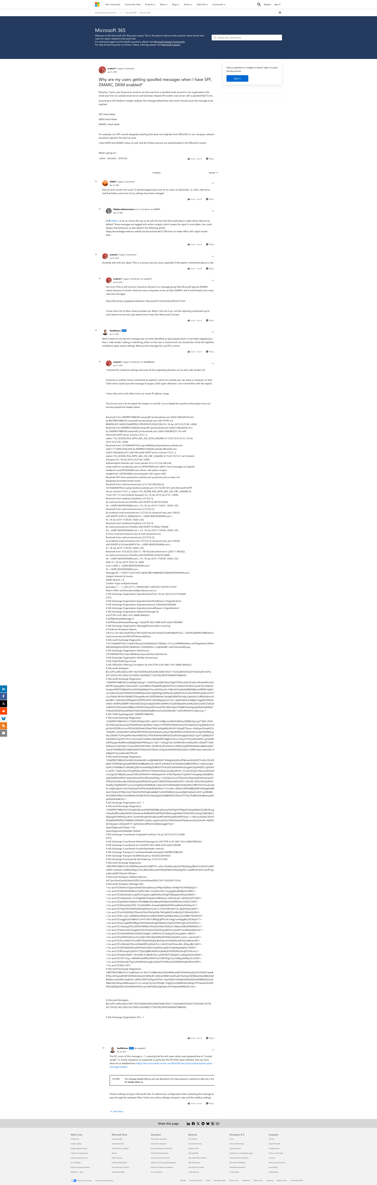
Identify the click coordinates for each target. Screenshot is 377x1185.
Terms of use (233, 1180)
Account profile (117, 1139)
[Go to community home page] (97, 4)
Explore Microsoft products (80, 1167)
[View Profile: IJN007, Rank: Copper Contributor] (105, 183)
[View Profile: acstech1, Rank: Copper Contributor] (102, 70)
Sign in (237, 78)
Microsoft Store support (120, 1148)
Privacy (208, 1180)
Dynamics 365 (193, 1148)
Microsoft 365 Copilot (196, 1167)
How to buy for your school (160, 1158)
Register (267, 4)
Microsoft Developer (237, 1144)
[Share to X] (198, 1123)
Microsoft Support (171, 44)
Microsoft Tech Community (239, 1158)
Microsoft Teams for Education (161, 1148)
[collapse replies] (96, 181)
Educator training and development (163, 1162)
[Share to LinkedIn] (188, 1123)
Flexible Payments (118, 1172)
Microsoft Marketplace (238, 1162)
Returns (114, 1153)
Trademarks (246, 1180)
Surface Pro (75, 1139)
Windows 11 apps (77, 1172)
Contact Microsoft (195, 1180)
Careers (271, 1139)
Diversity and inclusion (277, 1162)
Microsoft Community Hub (105, 12)
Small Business (193, 1172)
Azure (232, 1139)
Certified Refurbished (119, 1162)
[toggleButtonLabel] (280, 12)
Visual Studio (234, 1172)
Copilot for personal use (79, 1158)
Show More (118, 1111)
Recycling (269, 1180)
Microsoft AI (192, 1139)
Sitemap (183, 1180)
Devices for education (158, 1144)
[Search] (259, 4)
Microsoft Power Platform (197, 1158)
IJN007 (113, 181)
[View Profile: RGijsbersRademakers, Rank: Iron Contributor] (109, 211)
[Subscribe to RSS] (212, 1123)
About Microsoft (274, 1144)
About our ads (282, 1180)
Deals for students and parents (162, 1167)
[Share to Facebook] (193, 1123)
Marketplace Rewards (237, 1167)
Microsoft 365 (131, 12)
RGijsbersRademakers (124, 209)
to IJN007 (155, 209)
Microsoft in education (159, 1139)
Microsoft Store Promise (120, 1167)
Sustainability (273, 1172)
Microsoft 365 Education (159, 1153)
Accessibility (273, 1167)
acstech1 (112, 68)
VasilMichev (115, 330)
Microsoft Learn (235, 1148)
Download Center (118, 1144)
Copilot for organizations (79, 1153)
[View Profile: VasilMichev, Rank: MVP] (105, 332)
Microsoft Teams (194, 1162)
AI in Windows (76, 1162)
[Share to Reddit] (203, 1123)
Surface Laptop (76, 1144)
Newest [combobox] (213, 172)
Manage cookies (220, 1180)
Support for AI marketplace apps (241, 1153)
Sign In (277, 4)
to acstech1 (146, 278)
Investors (272, 1158)
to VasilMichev (148, 361)
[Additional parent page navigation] (121, 12)
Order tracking (117, 1158)
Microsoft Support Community (169, 41)
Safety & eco (258, 1180)
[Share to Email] (217, 1123)
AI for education (156, 1172)
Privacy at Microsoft (276, 1153)
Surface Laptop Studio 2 (79, 1148)
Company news (274, 1148)
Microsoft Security (194, 1144)
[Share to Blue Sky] (207, 1123)
